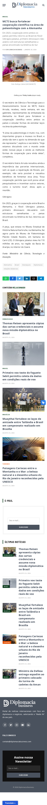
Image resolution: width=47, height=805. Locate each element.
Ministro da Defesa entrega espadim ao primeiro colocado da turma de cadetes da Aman (31, 677)
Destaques (26, 265)
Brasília (6, 414)
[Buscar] (43, 5)
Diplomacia (38, 265)
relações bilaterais (11, 269)
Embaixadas (8, 319)
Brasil (5, 17)
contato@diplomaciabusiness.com (17, 741)
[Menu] (4, 5)
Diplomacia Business (14, 50)
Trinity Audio (27, 95)
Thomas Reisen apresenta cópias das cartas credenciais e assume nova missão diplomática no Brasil (23, 328)
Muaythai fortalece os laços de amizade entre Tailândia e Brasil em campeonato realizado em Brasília (23, 424)
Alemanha (8, 265)
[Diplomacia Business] (24, 5)
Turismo (6, 464)
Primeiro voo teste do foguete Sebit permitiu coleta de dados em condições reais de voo (22, 376)
